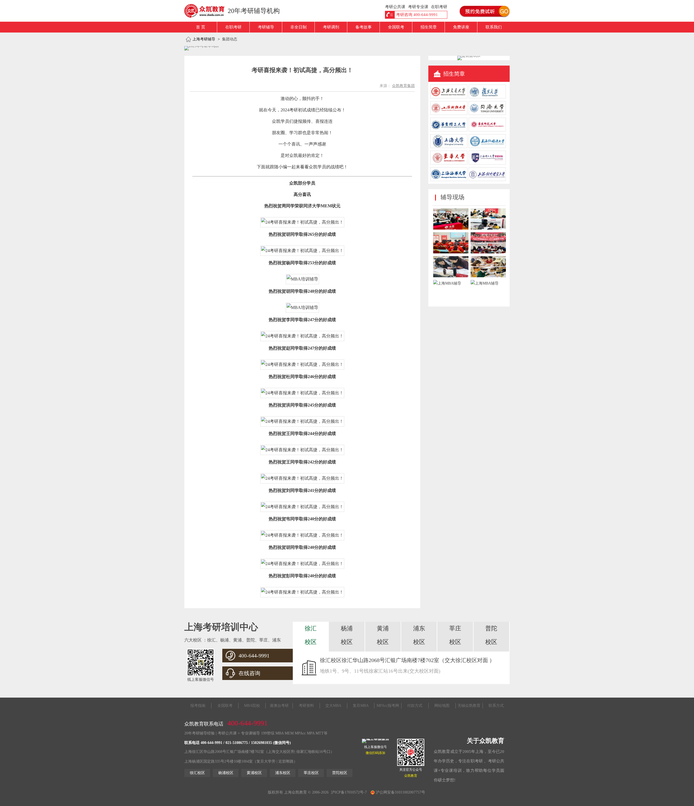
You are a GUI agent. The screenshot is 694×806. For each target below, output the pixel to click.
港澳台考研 (279, 706)
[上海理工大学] (487, 163)
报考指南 (197, 706)
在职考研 (233, 27)
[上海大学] (448, 147)
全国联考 (396, 27)
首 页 (200, 27)
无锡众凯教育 (469, 706)
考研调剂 (331, 27)
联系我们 (494, 27)
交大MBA (333, 706)
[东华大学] (448, 163)
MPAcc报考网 (388, 706)
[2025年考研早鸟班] (201, 48)
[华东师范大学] (487, 130)
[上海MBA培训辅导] (206, 11)
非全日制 (298, 27)
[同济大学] (487, 114)
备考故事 (363, 27)
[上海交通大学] (448, 97)
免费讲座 (461, 27)
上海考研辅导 (203, 39)
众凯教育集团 (403, 86)
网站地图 (441, 706)
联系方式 (496, 706)
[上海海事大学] (448, 180)
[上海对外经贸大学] (487, 180)
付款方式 (414, 706)
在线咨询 (249, 673)
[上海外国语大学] (487, 147)
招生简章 (428, 27)
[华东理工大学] (448, 130)
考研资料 (306, 706)
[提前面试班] (469, 56)
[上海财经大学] (448, 114)
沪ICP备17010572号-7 (349, 792)
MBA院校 (252, 706)
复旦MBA (361, 706)
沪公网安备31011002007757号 (400, 792)
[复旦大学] (487, 97)
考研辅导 (266, 27)
